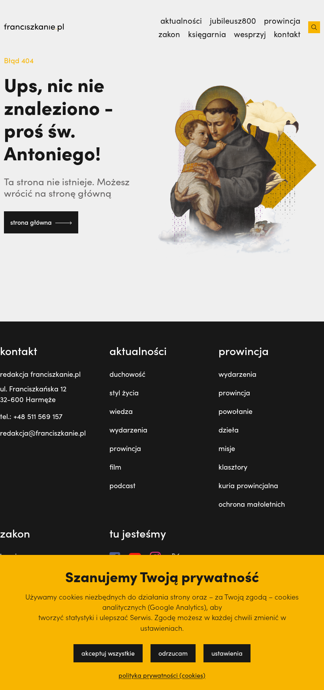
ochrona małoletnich (252, 504)
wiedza (121, 411)
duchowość (127, 374)
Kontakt (287, 34)
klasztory (233, 467)
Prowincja (282, 20)
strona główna (31, 222)
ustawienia (227, 653)
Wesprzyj (250, 34)
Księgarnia (207, 34)
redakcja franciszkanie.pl (40, 374)
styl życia (124, 392)
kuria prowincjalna (248, 485)
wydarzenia (128, 429)
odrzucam (173, 653)
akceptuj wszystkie (108, 653)
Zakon (169, 34)
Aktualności (181, 20)
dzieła (229, 429)
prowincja (125, 448)
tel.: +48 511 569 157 (31, 416)
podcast (122, 485)
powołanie (235, 411)
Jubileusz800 (233, 20)
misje (227, 448)
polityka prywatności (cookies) (162, 675)
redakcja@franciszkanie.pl (43, 433)
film (115, 467)
